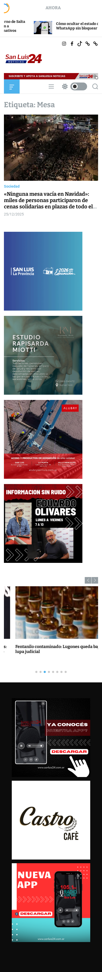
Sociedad (12, 186)
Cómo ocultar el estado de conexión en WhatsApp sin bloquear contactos (62, 26)
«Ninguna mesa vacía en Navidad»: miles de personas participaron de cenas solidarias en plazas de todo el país (48, 203)
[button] (88, 580)
